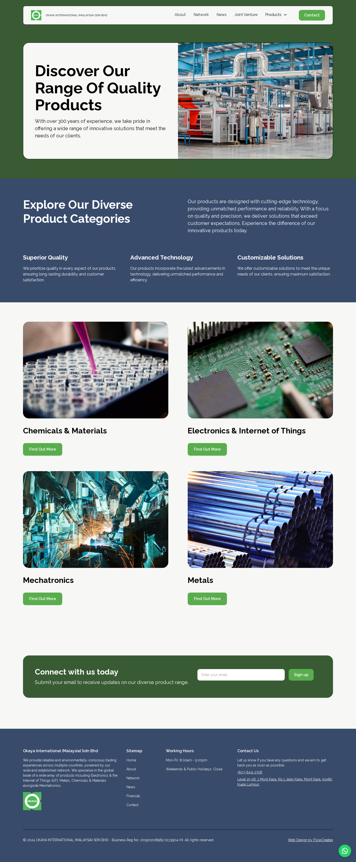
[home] (38, 15)
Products (273, 14)
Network (201, 14)
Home (131, 760)
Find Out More (42, 449)
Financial (133, 796)
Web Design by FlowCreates (310, 840)
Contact (312, 15)
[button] (276, 15)
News (222, 14)
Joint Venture (245, 14)
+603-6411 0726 (249, 772)
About (180, 14)
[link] (95, 370)
